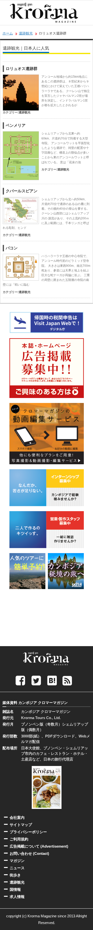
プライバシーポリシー (28, 832)
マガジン (17, 861)
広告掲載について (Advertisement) (39, 846)
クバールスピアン (21, 191)
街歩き (15, 875)
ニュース (17, 868)
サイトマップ (21, 825)
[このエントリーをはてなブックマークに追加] (52, 680)
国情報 (15, 889)
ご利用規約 (19, 839)
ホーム (7, 33)
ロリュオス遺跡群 (21, 68)
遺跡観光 (26, 33)
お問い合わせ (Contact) (29, 853)
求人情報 (17, 897)
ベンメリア (16, 125)
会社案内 (17, 817)
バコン (12, 248)
